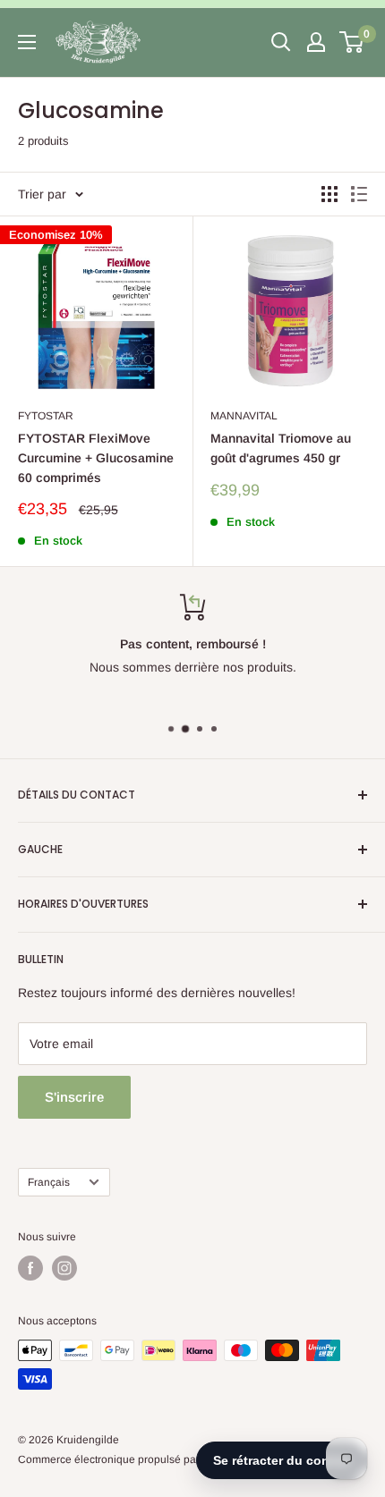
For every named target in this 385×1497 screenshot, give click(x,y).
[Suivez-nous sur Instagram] (64, 1268)
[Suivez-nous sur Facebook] (30, 1268)
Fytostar (45, 416)
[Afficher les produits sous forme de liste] (359, 194)
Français (49, 1182)
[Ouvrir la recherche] (281, 42)
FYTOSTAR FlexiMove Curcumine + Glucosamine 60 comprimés (96, 457)
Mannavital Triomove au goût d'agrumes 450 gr (280, 448)
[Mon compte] (316, 42)
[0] (352, 42)
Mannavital (244, 416)
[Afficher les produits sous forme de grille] (329, 194)
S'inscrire (74, 1096)
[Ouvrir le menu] (27, 42)
